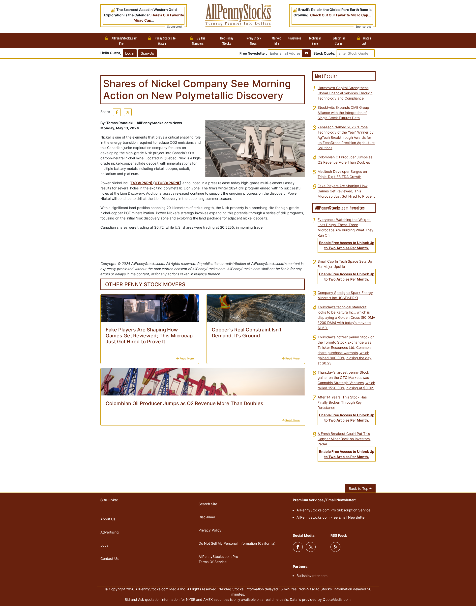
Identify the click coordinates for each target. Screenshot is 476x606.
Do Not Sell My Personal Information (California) (237, 543)
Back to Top (359, 488)
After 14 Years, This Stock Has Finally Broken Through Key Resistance (342, 402)
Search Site (208, 504)
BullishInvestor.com (312, 575)
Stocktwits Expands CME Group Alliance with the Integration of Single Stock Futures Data (343, 112)
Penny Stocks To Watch (165, 40)
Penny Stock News (253, 40)
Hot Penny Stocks (226, 40)
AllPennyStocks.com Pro (124, 40)
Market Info (276, 40)
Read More (186, 358)
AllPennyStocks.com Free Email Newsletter (331, 517)
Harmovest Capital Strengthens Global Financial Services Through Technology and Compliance (345, 93)
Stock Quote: (324, 53)
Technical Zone (315, 40)
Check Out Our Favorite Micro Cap (339, 15)
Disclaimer (207, 517)
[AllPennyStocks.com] (238, 15)
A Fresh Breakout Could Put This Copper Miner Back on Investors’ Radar (344, 438)
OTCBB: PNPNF (167, 183)
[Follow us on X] (311, 547)
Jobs (104, 545)
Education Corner (339, 40)
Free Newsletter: (253, 53)
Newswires (294, 37)
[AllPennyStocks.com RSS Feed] (335, 547)
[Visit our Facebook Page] (298, 547)
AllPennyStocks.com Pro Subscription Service (333, 510)
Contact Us (109, 558)
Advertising (109, 532)
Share (105, 111)
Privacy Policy (210, 530)
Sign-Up (147, 53)
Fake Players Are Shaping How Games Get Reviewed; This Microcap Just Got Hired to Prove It (346, 191)
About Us (107, 519)
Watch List (366, 40)
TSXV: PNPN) (142, 183)
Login (129, 53)
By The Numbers (199, 40)
